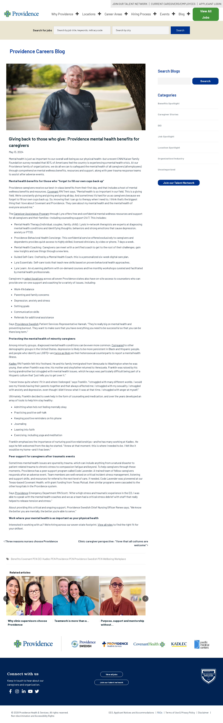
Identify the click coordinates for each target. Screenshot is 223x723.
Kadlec (13, 363)
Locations (89, 14)
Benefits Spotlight (168, 103)
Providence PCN (65, 558)
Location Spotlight (169, 147)
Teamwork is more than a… (71, 620)
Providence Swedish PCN (88, 558)
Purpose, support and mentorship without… (122, 622)
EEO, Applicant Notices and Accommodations (132, 712)
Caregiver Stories (168, 114)
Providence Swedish (27, 324)
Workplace (120, 558)
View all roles (105, 524)
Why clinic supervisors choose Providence (27, 622)
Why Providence (62, 14)
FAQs (159, 712)
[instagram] (18, 692)
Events (165, 14)
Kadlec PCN (49, 558)
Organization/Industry (171, 158)
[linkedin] (25, 692)
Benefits (16, 558)
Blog (182, 14)
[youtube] (31, 692)
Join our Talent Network (178, 182)
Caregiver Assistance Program (31, 213)
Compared (118, 345)
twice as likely (62, 353)
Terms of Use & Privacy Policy (180, 712)
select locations (33, 278)
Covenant (53, 191)
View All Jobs (206, 14)
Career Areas (114, 14)
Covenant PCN (29, 558)
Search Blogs (169, 71)
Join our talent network (111, 682)
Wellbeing (108, 558)
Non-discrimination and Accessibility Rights (32, 715)
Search (180, 30)
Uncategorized (166, 169)
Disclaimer (203, 712)
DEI (40, 558)
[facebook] (12, 692)
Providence (21, 493)
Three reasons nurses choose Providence (31, 541)
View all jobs (111, 674)
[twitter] (38, 692)
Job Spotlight (166, 136)
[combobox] (82, 30)
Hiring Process (141, 14)
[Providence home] (21, 14)
